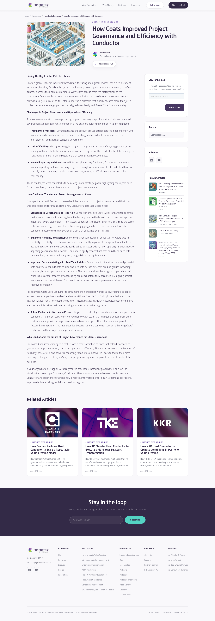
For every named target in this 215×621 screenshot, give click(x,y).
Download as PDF (106, 64)
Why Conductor (89, 5)
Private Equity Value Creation (94, 555)
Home (26, 16)
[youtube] (159, 160)
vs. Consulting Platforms (178, 570)
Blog (121, 560)
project (89, 87)
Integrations (63, 575)
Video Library (125, 585)
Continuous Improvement (92, 585)
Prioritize (62, 560)
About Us (148, 555)
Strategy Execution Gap (129, 555)
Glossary (123, 590)
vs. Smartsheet (174, 560)
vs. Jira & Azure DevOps (178, 565)
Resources (135, 5)
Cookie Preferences (181, 612)
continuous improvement (99, 280)
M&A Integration (89, 570)
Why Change (108, 5)
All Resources (125, 595)
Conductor (73, 101)
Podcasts (123, 570)
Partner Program (151, 565)
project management (68, 96)
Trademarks (167, 612)
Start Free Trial (178, 5)
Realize (61, 570)
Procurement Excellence (92, 580)
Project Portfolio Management (94, 575)
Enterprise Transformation (93, 565)
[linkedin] (151, 160)
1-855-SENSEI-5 (36, 558)
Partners (122, 5)
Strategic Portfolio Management (95, 560)
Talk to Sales (155, 5)
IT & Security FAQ (151, 570)
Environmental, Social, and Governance (98, 590)
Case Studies (124, 565)
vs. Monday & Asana (176, 555)
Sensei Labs (105, 52)
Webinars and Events (128, 580)
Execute (61, 565)
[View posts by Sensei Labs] (95, 54)
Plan (60, 555)
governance (99, 87)
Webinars (123, 575)
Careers (147, 560)
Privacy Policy (154, 612)
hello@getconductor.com (40, 562)
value (103, 305)
